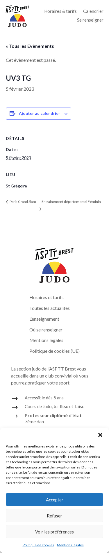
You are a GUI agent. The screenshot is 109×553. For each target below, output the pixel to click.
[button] (100, 435)
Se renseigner (90, 20)
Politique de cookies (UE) (54, 351)
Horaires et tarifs (46, 297)
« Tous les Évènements (30, 46)
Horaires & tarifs (60, 11)
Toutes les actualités (49, 308)
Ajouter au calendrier (39, 113)
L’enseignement (44, 319)
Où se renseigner (45, 329)
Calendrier (93, 11)
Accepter (54, 499)
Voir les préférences (54, 531)
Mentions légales (70, 545)
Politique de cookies (38, 545)
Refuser (54, 515)
